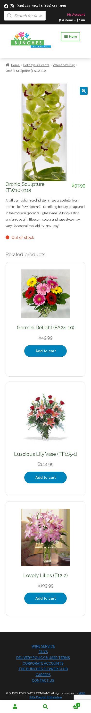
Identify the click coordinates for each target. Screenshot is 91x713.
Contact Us (43, 680)
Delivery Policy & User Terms (43, 658)
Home (15, 65)
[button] (84, 91)
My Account (76, 14)
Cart (70, 703)
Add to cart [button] (45, 351)
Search (45, 707)
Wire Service (43, 646)
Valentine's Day (64, 65)
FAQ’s (43, 652)
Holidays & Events (36, 65)
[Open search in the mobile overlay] (45, 10)
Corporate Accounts (43, 663)
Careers (43, 675)
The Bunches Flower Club (43, 669)
